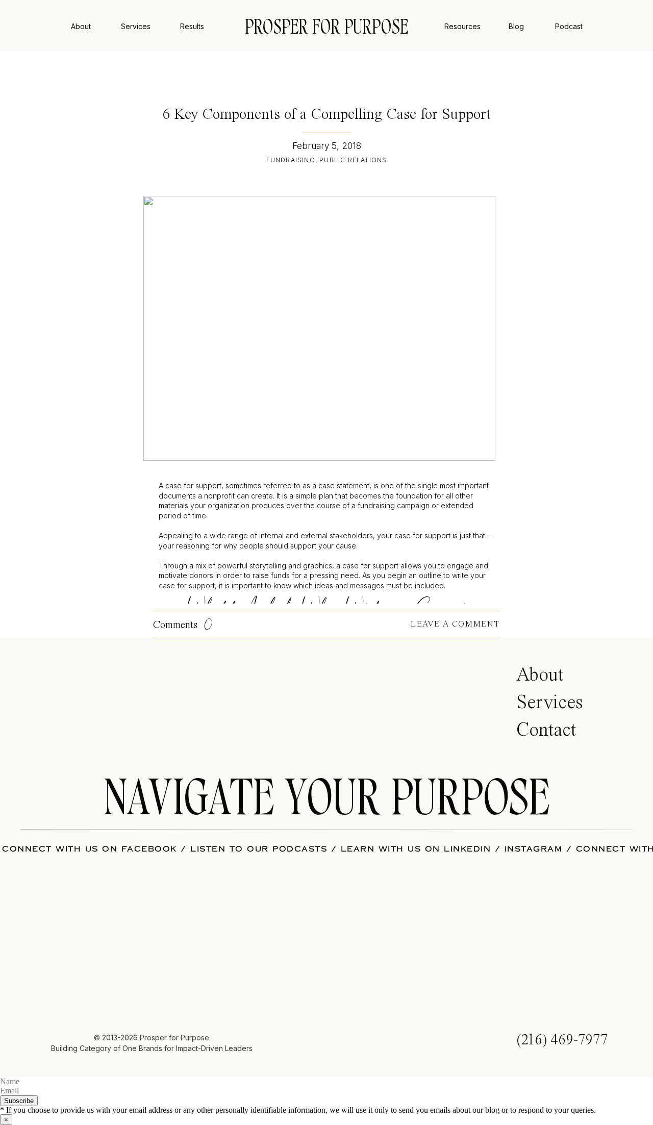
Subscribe (19, 1101)
